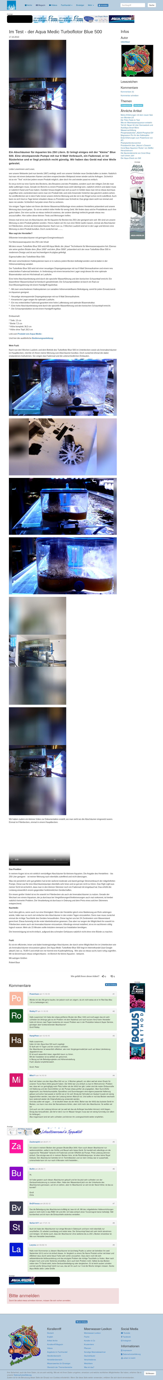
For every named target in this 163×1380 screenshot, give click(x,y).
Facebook (126, 1336)
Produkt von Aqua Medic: (30, 334)
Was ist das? (89, 1367)
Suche (151, 5)
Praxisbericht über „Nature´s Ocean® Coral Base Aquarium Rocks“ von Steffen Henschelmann (137, 148)
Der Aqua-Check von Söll (131, 158)
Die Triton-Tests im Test (130, 120)
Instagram (127, 1340)
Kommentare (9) (127, 91)
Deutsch (50, 1333)
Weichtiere (88, 1363)
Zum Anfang (111, 984)
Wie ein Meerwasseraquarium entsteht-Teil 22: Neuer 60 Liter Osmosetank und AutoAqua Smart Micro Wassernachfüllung (137, 126)
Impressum (127, 1350)
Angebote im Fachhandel (57, 1352)
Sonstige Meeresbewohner (95, 1352)
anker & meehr (129, 1358)
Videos (54, 5)
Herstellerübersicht (54, 1359)
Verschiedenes (90, 1359)
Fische (86, 1336)
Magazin (41, 5)
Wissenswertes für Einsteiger (58, 1363)
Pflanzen (87, 1348)
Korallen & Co (89, 1340)
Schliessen (150, 1373)
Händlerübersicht (54, 1355)
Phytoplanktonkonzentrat (131, 143)
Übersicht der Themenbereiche (59, 1367)
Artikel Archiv (52, 1340)
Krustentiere (89, 1344)
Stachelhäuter (89, 1355)
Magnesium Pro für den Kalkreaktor (135, 135)
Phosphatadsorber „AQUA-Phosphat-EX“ (137, 132)
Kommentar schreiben (130, 95)
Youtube (126, 1333)
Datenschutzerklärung (131, 1354)
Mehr (90, 5)
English (50, 1336)
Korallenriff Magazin (55, 1344)
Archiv (29, 5)
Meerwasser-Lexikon (92, 1333)
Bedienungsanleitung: (43, 338)
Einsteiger (80, 5)
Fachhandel (66, 5)
